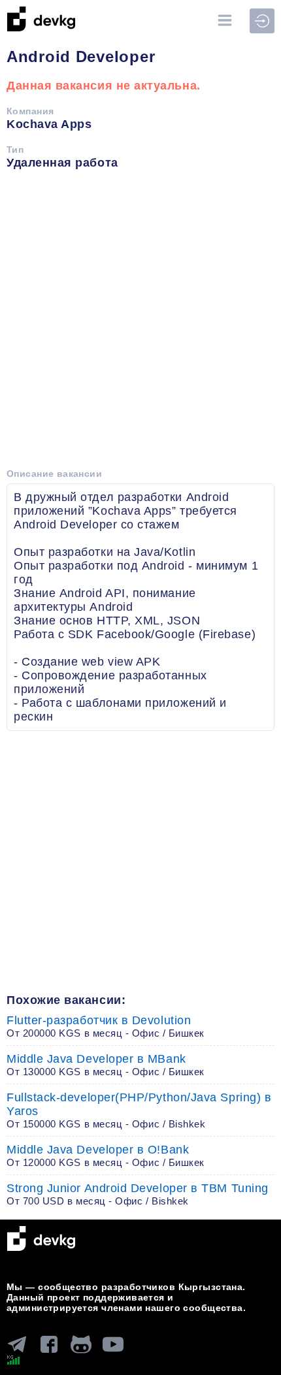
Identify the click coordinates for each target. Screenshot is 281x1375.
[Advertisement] (140, 323)
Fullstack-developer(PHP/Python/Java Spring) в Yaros (139, 1110)
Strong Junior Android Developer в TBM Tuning (138, 1194)
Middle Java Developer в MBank (106, 1064)
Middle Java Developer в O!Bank (106, 1155)
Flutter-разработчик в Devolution (106, 1026)
